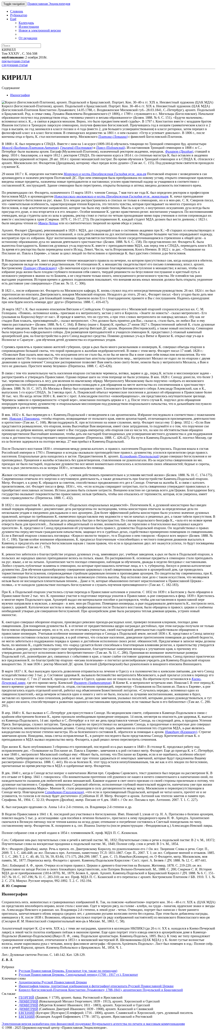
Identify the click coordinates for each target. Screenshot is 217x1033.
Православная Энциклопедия (48, 4)
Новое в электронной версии (40, 30)
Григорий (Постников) (76, 147)
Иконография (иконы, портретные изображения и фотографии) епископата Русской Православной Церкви (96, 986)
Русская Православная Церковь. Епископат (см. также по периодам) (68, 971)
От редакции (28, 38)
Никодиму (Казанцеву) (181, 732)
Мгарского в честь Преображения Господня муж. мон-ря (105, 174)
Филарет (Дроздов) (179, 151)
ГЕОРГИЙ (26, 997)
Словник (16, 11)
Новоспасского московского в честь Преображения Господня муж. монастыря (111, 196)
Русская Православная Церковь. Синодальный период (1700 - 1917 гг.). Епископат (78, 974)
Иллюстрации (29, 26)
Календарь (26, 23)
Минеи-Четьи (48, 223)
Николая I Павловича (24, 418)
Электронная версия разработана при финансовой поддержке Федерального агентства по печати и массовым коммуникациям (93, 1024)
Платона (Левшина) (113, 136)
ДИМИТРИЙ (28, 1001)
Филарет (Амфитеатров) (92, 682)
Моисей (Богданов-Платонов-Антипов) (30, 147)
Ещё (13, 19)
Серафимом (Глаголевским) (64, 792)
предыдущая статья (15, 61)
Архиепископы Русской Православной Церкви (53, 982)
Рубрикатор (18, 15)
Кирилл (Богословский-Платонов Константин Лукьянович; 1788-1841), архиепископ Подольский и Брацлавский (101, 990)
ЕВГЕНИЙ (27, 1013)
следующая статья (15, 65)
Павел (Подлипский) (110, 147)
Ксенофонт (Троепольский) (139, 456)
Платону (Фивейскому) (39, 268)
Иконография (20, 95)
